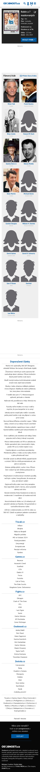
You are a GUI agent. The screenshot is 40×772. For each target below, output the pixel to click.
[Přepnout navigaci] (28, 3)
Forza (20, 575)
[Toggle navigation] (35, 3)
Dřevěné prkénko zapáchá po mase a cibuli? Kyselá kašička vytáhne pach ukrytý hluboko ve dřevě (20, 429)
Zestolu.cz (20, 661)
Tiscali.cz (20, 521)
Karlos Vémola (20, 616)
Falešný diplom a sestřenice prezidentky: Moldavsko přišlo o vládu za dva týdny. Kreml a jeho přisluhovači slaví (20, 452)
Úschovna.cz (31, 703)
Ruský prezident (20, 540)
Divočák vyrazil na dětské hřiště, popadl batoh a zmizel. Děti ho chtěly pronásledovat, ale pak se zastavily (20, 461)
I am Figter (20, 610)
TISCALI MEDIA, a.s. (21, 766)
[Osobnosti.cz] (11, 3)
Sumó (20, 613)
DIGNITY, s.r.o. (6, 768)
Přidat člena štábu (29, 76)
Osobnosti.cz (20, 626)
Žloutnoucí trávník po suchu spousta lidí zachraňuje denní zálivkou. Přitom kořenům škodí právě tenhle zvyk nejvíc (20, 374)
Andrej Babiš (20, 630)
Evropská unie (20, 546)
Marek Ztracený (20, 648)
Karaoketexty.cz (20, 703)
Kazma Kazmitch (20, 639)
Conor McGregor (20, 622)
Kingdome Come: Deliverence (20, 587)
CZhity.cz (9, 708)
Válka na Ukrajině (20, 531)
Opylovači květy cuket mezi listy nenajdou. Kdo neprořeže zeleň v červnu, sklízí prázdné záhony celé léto (20, 486)
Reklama (4, 764)
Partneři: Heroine (20, 718)
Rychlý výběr (28, 40)
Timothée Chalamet (20, 657)
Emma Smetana (20, 654)
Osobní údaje (18, 764)
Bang (20, 668)
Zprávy (14, 698)
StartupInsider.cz (20, 711)
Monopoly (20, 674)
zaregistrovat (23, 729)
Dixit (20, 680)
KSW (20, 607)
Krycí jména (20, 683)
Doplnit (20, 736)
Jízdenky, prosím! (20, 692)
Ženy (25, 698)
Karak (20, 689)
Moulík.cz (15, 706)
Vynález (20, 552)
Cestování (31, 698)
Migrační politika (20, 534)
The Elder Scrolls (20, 584)
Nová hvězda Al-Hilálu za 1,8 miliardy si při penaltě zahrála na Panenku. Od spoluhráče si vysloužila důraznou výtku (20, 503)
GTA (20, 569)
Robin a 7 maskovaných (28, 13)
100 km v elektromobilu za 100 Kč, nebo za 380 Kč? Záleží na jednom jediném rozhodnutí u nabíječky (20, 512)
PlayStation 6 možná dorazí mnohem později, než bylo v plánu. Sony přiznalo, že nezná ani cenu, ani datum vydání (20, 478)
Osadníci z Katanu (20, 671)
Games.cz (20, 556)
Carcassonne (20, 665)
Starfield (20, 566)
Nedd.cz (7, 706)
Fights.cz (20, 591)
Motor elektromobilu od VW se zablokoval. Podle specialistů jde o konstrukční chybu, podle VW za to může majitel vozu (20, 444)
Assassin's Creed (20, 563)
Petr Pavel (20, 633)
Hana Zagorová (20, 636)
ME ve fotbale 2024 (20, 537)
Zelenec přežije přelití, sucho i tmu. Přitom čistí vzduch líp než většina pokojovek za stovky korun (20, 469)
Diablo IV (20, 572)
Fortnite (20, 578)
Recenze (20, 560)
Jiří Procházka (20, 619)
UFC (20, 595)
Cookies (10, 764)
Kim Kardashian (20, 642)
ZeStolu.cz (29, 700)
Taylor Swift (20, 651)
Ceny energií (20, 543)
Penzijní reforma (20, 549)
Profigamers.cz (19, 700)
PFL (20, 604)
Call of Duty (20, 581)
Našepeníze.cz (19, 708)
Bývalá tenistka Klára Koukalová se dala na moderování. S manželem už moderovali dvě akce (20, 495)
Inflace (20, 525)
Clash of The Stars (20, 601)
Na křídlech (20, 686)
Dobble (20, 677)
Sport (20, 698)
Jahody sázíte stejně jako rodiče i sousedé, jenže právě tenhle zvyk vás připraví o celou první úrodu (20, 415)
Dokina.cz (31, 706)
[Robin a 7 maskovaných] (11, 22)
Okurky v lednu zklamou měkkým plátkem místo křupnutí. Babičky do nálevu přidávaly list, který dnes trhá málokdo (20, 388)
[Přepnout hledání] (24, 3)
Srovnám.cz (29, 708)
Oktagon (20, 598)
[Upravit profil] (35, 12)
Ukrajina (20, 528)
